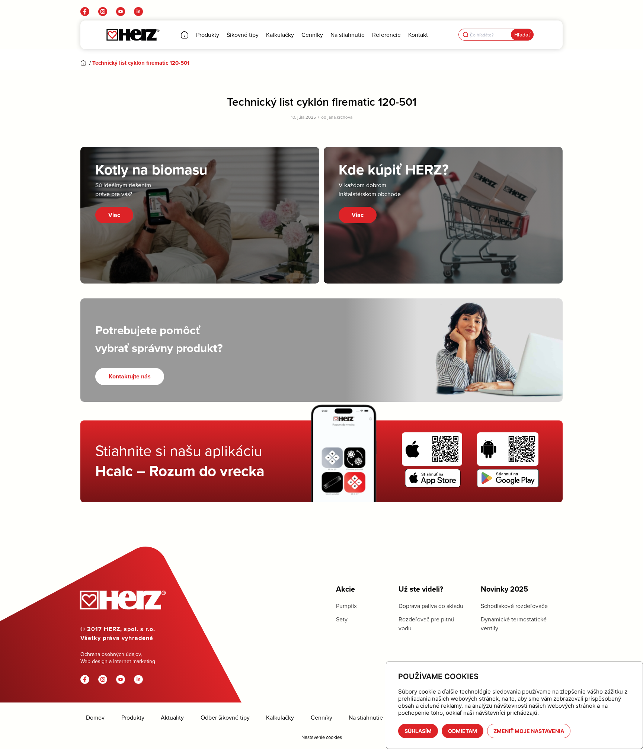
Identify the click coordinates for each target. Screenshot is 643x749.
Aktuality (172, 717)
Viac (114, 215)
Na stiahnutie (366, 717)
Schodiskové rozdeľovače (514, 606)
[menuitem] (184, 34)
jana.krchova (339, 117)
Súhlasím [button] (418, 731)
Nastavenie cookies (321, 737)
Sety (342, 619)
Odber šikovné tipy (225, 717)
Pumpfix (346, 606)
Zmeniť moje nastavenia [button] (528, 731)
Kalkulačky (280, 717)
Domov (95, 717)
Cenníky (321, 717)
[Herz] (133, 34)
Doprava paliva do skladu (431, 606)
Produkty (132, 717)
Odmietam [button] (462, 731)
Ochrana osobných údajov (110, 654)
